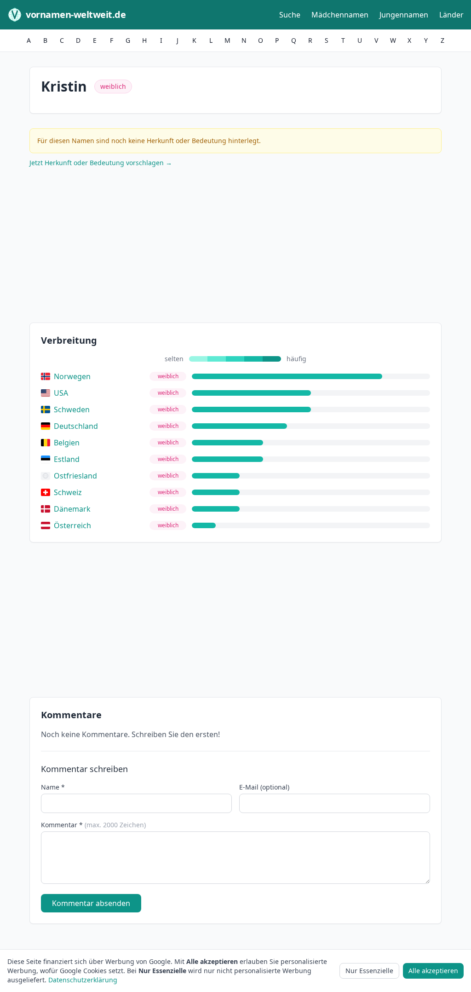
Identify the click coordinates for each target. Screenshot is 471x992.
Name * (53, 787)
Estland (67, 459)
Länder (451, 15)
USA (61, 393)
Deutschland (76, 426)
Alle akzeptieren (433, 970)
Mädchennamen (339, 15)
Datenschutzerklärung (82, 979)
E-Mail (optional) (264, 787)
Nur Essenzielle (369, 970)
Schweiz (68, 492)
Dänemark (72, 509)
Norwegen (72, 376)
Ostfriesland (75, 476)
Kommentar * (93, 824)
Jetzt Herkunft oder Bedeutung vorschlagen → (100, 162)
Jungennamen (403, 15)
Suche (289, 15)
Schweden (72, 409)
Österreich (72, 525)
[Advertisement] (235, 247)
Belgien (67, 443)
